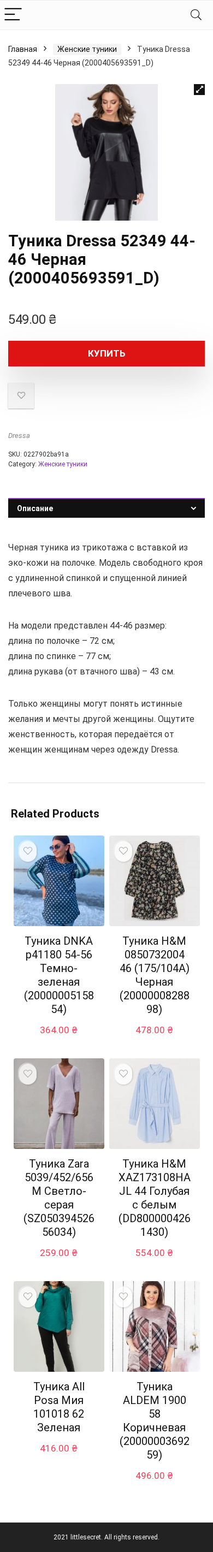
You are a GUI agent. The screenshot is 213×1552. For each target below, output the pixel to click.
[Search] (196, 15)
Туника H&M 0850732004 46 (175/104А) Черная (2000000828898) (155, 975)
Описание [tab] (35, 508)
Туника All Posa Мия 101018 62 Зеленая (59, 1407)
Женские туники (87, 49)
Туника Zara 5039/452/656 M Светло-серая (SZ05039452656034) (58, 1198)
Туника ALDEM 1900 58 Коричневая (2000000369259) (155, 1420)
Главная (22, 49)
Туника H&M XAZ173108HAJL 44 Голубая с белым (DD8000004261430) (155, 1198)
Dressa (19, 435)
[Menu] (13, 15)
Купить (107, 353)
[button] (199, 89)
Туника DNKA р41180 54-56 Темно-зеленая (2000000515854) (59, 975)
